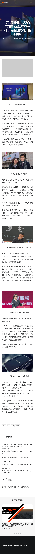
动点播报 (17, 38)
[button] (32, 2)
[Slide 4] (20, 533)
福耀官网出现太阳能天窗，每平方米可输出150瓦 (17, 452)
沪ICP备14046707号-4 (26, 545)
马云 (13, 425)
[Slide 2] (17, 533)
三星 (4, 425)
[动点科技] (5, 2)
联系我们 (26, 487)
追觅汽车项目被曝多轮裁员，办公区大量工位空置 (17, 459)
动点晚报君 (29, 38)
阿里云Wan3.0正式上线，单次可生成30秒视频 (16, 471)
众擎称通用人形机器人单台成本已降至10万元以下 (17, 465)
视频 (23, 38)
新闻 (20, 38)
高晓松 (17, 425)
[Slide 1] (15, 533)
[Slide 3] (18, 533)
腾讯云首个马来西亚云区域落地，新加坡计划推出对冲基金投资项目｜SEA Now (17, 446)
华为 (8, 425)
